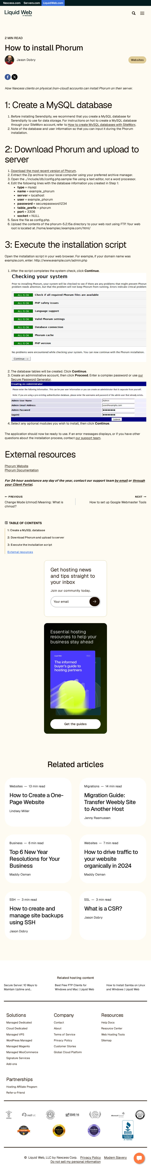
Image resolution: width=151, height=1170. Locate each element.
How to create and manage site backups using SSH (36, 915)
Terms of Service (64, 1034)
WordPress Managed (19, 1040)
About (57, 1028)
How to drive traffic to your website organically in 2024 (111, 858)
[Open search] (133, 13)
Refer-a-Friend (15, 1092)
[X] (14, 77)
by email (121, 481)
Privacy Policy (63, 1040)
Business (15, 843)
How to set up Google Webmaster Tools (117, 499)
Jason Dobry (26, 60)
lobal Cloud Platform (69, 1052)
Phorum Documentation (22, 470)
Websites (137, 60)
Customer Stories (65, 1046)
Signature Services (18, 1058)
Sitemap (106, 1040)
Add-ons (11, 1064)
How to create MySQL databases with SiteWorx (101, 125)
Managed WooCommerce (22, 1052)
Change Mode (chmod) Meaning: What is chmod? (34, 501)
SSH (12, 900)
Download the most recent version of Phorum (43, 171)
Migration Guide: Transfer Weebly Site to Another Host (110, 802)
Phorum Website (16, 466)
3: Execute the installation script (29, 544)
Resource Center (111, 1028)
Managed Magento (18, 1046)
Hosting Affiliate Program (21, 1086)
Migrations (91, 786)
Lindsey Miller (19, 811)
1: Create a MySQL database (26, 530)
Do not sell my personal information (76, 1162)
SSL (87, 900)
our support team (88, 438)
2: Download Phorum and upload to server (36, 537)
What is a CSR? (103, 908)
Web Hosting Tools (113, 1034)
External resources (20, 552)
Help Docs (107, 1022)
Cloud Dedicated (16, 1028)
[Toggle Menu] (142, 13)
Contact (59, 1022)
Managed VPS (15, 1034)
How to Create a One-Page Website (36, 798)
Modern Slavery (115, 1157)
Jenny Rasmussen (97, 818)
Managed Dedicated (19, 1022)
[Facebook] (8, 77)
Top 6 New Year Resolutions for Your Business (34, 858)
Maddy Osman (20, 874)
